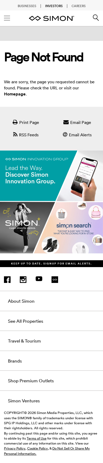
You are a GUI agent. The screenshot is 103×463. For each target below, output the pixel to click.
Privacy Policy (14, 448)
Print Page (29, 122)
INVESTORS (54, 5)
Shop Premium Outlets (31, 380)
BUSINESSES (27, 5)
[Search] (96, 19)
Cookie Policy (37, 448)
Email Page (80, 122)
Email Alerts (80, 134)
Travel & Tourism (24, 341)
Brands (15, 361)
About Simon (21, 301)
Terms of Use (36, 438)
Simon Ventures (24, 400)
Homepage (15, 94)
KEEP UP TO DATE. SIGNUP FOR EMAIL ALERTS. (51, 263)
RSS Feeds (29, 134)
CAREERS (79, 5)
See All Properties (25, 321)
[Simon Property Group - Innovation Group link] (51, 205)
